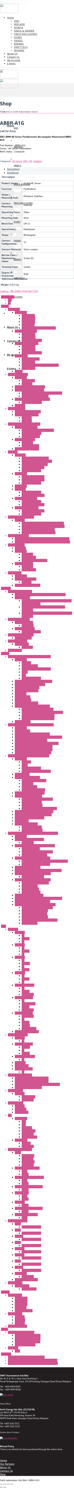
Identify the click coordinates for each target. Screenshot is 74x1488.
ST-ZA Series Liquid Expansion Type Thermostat (33, 1363)
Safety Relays (22, 644)
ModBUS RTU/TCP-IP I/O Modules (39, 808)
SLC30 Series (22, 1065)
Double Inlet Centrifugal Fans (30, 386)
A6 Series (20, 957)
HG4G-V (19, 1267)
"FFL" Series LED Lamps (27, 414)
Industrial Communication (21, 634)
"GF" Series (20, 489)
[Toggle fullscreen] (4, 1484)
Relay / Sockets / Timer (20, 1149)
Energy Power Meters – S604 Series (33, 746)
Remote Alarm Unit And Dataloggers (33, 681)
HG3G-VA (19, 1254)
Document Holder (31, 436)
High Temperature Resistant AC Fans (40, 365)
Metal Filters (28, 324)
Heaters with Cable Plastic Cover (38, 532)
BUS (24, 675)
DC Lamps (27, 420)
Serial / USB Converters (27, 687)
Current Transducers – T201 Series (33, 752)
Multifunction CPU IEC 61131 (29, 817)
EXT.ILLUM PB (29, 1028)
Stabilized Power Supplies (35, 882)
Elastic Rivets (28, 315)
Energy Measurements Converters (32, 734)
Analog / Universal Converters (37, 851)
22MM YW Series (24, 1013)
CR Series (20, 1323)
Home (3, 1460)
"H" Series (20, 520)
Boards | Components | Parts (36, 668)
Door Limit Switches (25, 439)
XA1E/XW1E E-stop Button (28, 1087)
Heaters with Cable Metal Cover (38, 529)
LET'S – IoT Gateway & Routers (38, 718)
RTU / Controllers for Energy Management (37, 743)
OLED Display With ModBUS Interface (34, 811)
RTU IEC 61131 (22, 721)
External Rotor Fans (18, 374)
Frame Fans (14, 309)
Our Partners (7, 1464)
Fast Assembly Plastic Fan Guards (39, 327)
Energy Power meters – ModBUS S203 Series (38, 898)
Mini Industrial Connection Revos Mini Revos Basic (40, 594)
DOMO (4, 1329)
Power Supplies (30, 665)
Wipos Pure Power (31, 631)
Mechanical (27, 442)
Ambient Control (16, 544)
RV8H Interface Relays (26, 1214)
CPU (24, 1121)
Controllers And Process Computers (33, 814)
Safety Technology (17, 641)
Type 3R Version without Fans (37, 461)
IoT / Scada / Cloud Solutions (30, 684)
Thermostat (21, 551)
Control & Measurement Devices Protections (45, 861)
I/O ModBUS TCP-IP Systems (30, 792)
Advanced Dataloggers (26, 690)
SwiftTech (6, 1354)
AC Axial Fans (28, 334)
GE (9, 303)
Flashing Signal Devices (27, 448)
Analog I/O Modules (32, 805)
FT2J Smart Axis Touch (26, 1279)
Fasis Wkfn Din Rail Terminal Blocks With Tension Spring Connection (47, 602)
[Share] (8, 1484)
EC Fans (19, 371)
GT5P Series (28, 1161)
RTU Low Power (23, 699)
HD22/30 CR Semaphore (27, 1338)
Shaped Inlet (28, 380)
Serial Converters (31, 848)
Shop (3, 1474)
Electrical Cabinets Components (24, 424)
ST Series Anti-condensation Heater (26, 1357)
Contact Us (6, 1470)
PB (30, 161)
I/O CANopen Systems (26, 823)
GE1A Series (28, 1155)
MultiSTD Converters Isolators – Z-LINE (35, 904)
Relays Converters (31, 892)
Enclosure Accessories (26, 427)
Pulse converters (30, 889)
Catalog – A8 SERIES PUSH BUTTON (19, 291)
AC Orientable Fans (31, 433)
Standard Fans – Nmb (26, 331)
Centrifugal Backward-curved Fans (32, 399)
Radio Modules (22, 696)
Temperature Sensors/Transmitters (33, 873)
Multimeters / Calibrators (27, 867)
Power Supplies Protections (36, 864)
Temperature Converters (34, 854)
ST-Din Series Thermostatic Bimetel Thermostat (32, 1360)
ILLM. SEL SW (28, 1003)
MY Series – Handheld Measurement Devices (38, 870)
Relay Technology (24, 622)
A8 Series (17, 161)
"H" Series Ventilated (18, 535)
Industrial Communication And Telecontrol (29, 656)
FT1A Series (21, 1140)
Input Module (28, 1130)
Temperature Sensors (33, 876)
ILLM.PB (26, 963)
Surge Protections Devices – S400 (32, 858)
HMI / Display (22, 820)
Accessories (21, 312)
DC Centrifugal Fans (32, 340)
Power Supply (15, 1282)
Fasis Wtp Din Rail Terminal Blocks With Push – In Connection (47, 615)
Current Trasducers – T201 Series (32, 901)
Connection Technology (20, 591)
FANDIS (5, 306)
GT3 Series (27, 1158)
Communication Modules (27, 777)
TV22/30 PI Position (25, 1344)
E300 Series (21, 1301)
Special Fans (21, 355)
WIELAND (6, 588)
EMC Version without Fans (35, 464)
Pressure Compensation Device (38, 430)
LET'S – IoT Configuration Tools (38, 715)
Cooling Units (15, 572)
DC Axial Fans (28, 337)
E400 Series (21, 1304)
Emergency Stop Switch (20, 1075)
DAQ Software (22, 774)
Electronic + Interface (19, 619)
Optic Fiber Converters (26, 703)
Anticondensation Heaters (21, 517)
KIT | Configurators (31, 678)
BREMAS (5, 1292)
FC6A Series (21, 1118)
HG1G (18, 1223)
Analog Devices (30, 885)
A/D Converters (30, 923)
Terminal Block (22, 597)
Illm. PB (25, 938)
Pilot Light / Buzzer (18, 1034)
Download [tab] (13, 172)
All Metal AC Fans (31, 358)
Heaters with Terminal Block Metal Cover (43, 523)
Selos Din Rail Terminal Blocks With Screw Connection (43, 608)
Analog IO (27, 1127)
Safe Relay (27, 647)
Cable (25, 672)
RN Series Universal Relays (29, 1186)
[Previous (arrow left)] (1, 1487)
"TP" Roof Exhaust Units (27, 507)
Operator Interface (17, 1220)
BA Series (20, 1093)
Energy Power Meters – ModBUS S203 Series (38, 737)
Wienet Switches (23, 637)
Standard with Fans (31, 470)
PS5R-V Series (29, 1288)
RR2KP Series (22, 1192)
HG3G (18, 1242)
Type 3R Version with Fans (35, 458)
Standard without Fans (33, 467)
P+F (10, 300)
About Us (5, 1467)
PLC (10, 1115)
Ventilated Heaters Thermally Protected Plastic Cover (42, 541)
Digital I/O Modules (32, 802)
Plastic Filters (28, 318)
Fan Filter (13, 451)
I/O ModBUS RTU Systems (28, 796)
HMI (24, 1124)
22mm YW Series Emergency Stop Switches (37, 1084)
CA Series (20, 1316)
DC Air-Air (26, 582)
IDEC (25, 161)
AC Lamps (27, 417)
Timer (18, 1152)
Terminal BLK (28, 1096)
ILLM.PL (26, 1053)
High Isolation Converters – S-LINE (33, 879)
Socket (25, 1174)
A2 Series (20, 944)
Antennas (26, 662)
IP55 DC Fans (28, 368)
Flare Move (28, 625)
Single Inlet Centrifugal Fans (29, 389)
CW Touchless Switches (27, 1031)
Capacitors (27, 383)
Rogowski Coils (22, 730)
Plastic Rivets (28, 321)
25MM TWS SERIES (25, 1056)
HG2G (18, 1230)
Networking (21, 693)
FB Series (20, 1106)
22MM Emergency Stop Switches (32, 1081)
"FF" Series (20, 455)
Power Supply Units (25, 628)
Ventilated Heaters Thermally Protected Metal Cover (42, 538)
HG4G (18, 1261)
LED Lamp (13, 1347)
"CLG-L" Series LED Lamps (28, 411)
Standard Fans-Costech (26, 343)
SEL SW (25, 969)
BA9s (17, 1350)
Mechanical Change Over (34, 560)
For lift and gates (24, 1310)
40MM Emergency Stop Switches (32, 1078)
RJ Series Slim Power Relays (29, 1177)
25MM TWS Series (24, 985)
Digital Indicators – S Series (29, 895)
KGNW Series (21, 1112)
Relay (24, 1171)
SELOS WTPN (15, 650)
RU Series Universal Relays (29, 1208)
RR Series (20, 1202)
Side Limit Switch (30, 445)
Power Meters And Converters (37, 799)
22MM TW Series (24, 997)
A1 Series (20, 932)
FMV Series (21, 1307)
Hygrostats (20, 548)
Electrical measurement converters (39, 920)
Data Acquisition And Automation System (28, 755)
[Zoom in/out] (1, 1484)
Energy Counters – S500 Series (31, 740)
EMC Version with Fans (33, 479)
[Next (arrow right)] (4, 1487)
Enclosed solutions (17, 1326)
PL (23, 941)
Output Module (29, 1137)
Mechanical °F (29, 557)
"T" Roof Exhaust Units (26, 498)
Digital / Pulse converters (35, 910)
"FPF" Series (21, 473)
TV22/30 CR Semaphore (27, 1341)
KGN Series (20, 1109)
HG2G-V (19, 1236)
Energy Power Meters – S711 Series (33, 749)
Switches (37, 161)
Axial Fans (20, 405)
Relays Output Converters (35, 916)
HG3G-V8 (19, 1248)
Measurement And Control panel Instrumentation (33, 833)
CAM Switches (15, 1313)
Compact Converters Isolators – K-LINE (35, 845)
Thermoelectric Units (25, 579)
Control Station (15, 1102)
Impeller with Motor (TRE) (35, 396)
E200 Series (21, 1298)
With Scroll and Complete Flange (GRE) (42, 393)
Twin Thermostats (24, 563)
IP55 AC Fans (28, 362)
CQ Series (20, 1319)
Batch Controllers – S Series (29, 839)
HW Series (20, 1062)
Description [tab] (13, 169)
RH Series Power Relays (27, 1168)
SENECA (5, 653)
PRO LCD (26, 1143)
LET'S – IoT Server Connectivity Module (42, 712)
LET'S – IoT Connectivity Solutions (32, 706)
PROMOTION (7, 296)
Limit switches (15, 1295)
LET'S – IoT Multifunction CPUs (38, 709)
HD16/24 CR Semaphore (27, 1335)
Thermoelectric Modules (27, 585)
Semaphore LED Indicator (21, 1332)
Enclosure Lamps (16, 408)
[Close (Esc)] (11, 1484)
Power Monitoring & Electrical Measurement (31, 724)
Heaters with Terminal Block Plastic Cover (43, 526)
